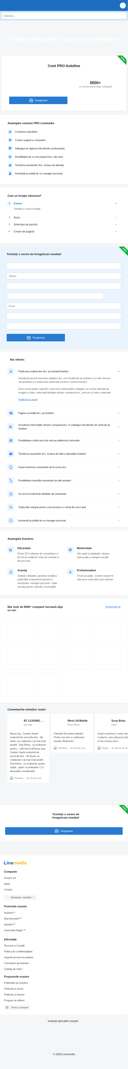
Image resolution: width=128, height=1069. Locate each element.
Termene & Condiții (14, 945)
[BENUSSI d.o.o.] (49, 631)
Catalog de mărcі (13, 969)
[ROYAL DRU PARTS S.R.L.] (49, 658)
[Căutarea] (123, 15)
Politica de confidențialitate (18, 951)
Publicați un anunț (28, 399)
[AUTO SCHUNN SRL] (20, 658)
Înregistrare (41, 100)
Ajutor (7, 883)
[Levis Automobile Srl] (49, 684)
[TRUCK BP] (20, 631)
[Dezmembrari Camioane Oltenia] (20, 684)
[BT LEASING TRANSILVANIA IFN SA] (78, 631)
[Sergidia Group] (108, 658)
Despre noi (10, 877)
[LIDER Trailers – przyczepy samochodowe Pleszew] (108, 631)
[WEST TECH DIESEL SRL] (78, 658)
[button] (123, 5)
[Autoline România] (21, 5)
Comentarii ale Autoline (16, 963)
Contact (8, 889)
